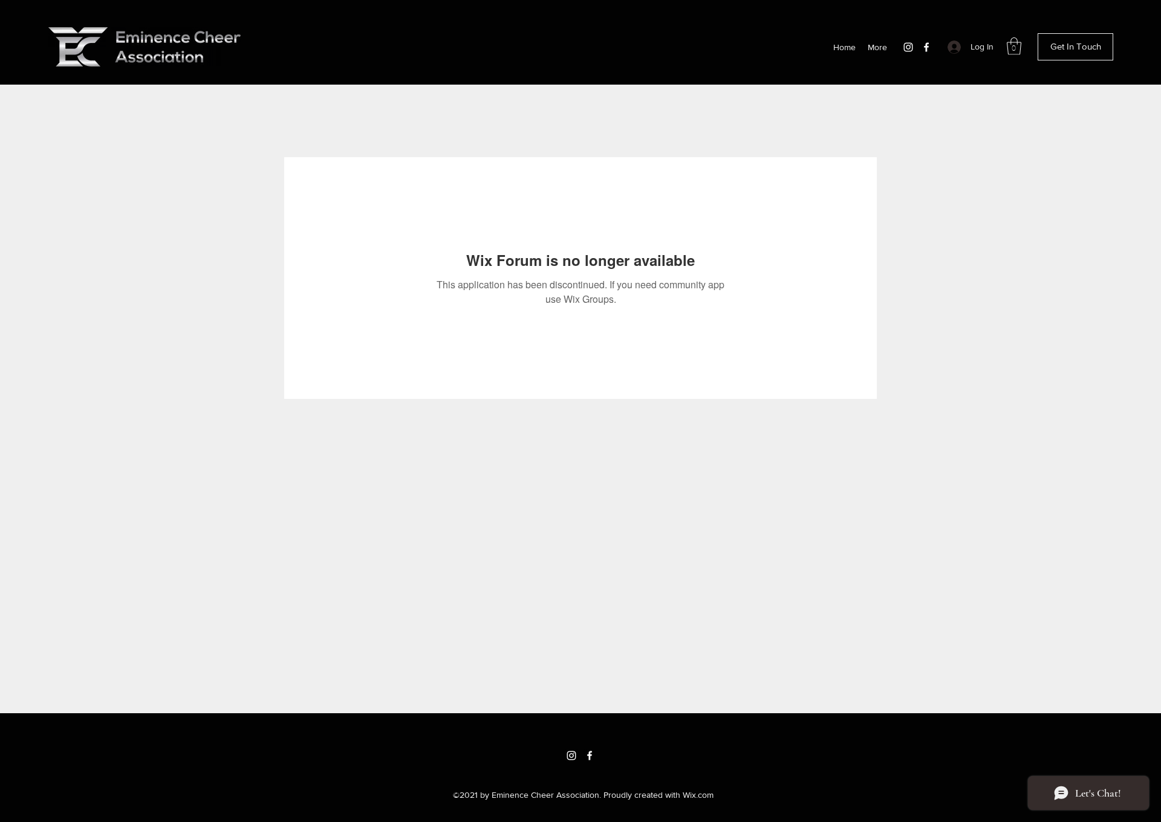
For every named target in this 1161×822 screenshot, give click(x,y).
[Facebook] (926, 47)
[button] (1014, 46)
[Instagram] (908, 47)
